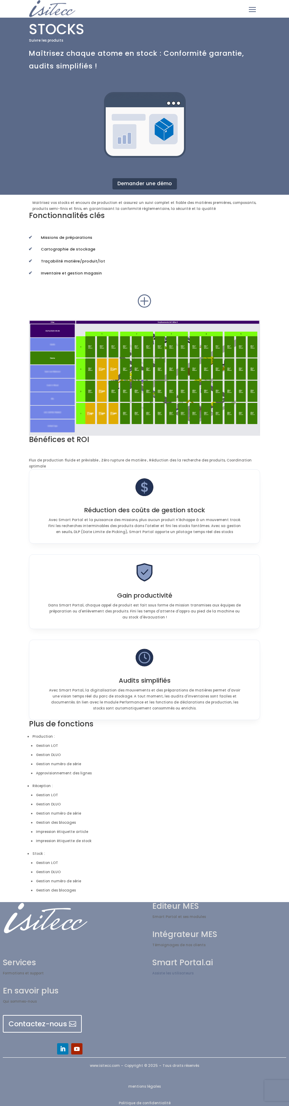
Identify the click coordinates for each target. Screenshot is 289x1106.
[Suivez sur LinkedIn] (62, 1048)
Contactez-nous (37, 1024)
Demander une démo (144, 183)
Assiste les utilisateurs (172, 973)
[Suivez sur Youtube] (76, 1048)
